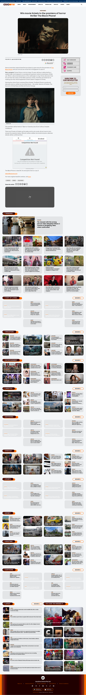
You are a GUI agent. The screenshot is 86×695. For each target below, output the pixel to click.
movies (14, 180)
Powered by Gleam (30, 168)
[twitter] (45, 60)
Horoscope (48, 4)
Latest (19, 4)
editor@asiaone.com (11, 173)
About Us (20, 683)
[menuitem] (19, 5)
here (29, 176)
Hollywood (20, 180)
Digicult (56, 4)
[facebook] (42, 60)
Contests (8, 180)
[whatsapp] (49, 60)
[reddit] (51, 60)
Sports (62, 4)
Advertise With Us (29, 683)
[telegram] (47, 60)
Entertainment (32, 4)
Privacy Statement (41, 683)
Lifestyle (40, 4)
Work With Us (52, 683)
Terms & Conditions (63, 683)
